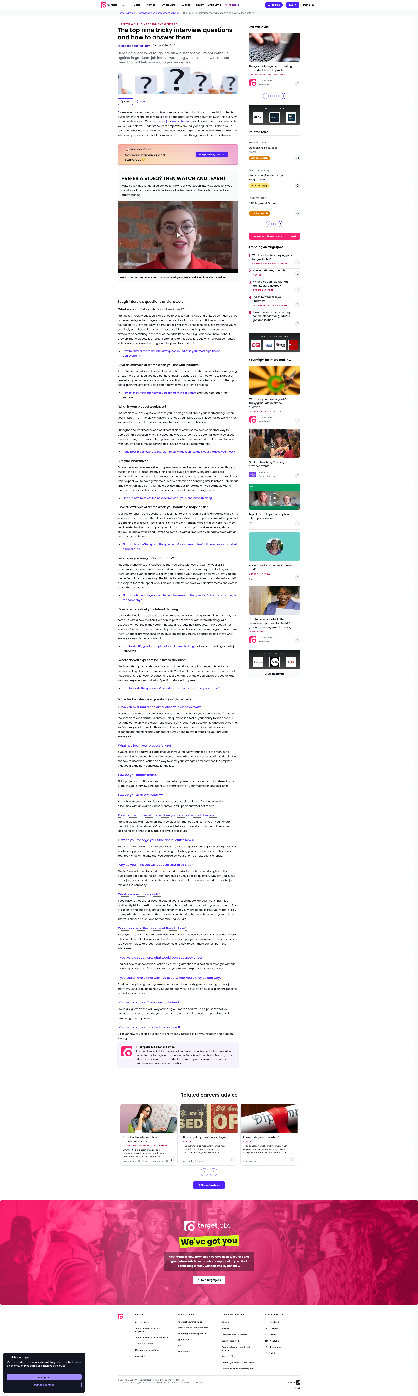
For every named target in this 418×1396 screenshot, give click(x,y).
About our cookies (144, 1344)
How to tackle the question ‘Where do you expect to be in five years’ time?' (171, 688)
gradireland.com (186, 1339)
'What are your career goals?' (139, 894)
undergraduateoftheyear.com (193, 1328)
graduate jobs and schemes (171, 121)
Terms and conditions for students (152, 1337)
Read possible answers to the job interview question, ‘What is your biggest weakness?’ (179, 452)
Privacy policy (142, 1322)
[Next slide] (283, 96)
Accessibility (141, 1356)
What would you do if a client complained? (149, 1027)
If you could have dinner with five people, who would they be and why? (169, 978)
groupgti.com (185, 1351)
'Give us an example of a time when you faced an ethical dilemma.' (167, 815)
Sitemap (226, 1328)
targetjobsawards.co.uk (190, 1322)
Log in (292, 5)
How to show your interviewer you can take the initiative (159, 393)
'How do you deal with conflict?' (140, 795)
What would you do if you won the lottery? (148, 1003)
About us (226, 1322)
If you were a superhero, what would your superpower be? (160, 958)
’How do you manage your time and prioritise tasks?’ (156, 840)
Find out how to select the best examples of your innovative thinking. (167, 498)
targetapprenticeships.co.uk (192, 1334)
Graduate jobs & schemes (234, 1334)
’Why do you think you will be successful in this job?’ (156, 865)
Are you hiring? (229, 1356)
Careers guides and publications (238, 1362)
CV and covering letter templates (238, 1368)
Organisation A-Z (230, 1341)
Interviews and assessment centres (159, 13)
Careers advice (126, 13)
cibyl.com (183, 1345)
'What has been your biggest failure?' (145, 746)
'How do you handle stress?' (138, 775)
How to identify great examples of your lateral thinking (158, 646)
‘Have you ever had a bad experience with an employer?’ (159, 707)
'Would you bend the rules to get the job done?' (152, 928)
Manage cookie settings (147, 1350)
